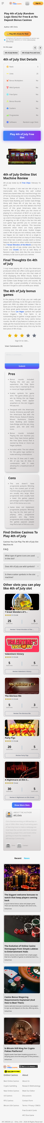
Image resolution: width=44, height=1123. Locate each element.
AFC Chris (14, 27)
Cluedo (16, 250)
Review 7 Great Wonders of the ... (22, 629)
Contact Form (27, 1100)
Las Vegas (20, 311)
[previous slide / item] (9, 157)
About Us (25, 1081)
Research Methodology (31, 1086)
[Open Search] (27, 3)
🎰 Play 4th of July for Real (17, 34)
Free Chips (26, 183)
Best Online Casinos (11, 1081)
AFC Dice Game (28, 1115)
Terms (24, 1105)
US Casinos (8, 1096)
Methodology (9, 41)
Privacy (31, 1105)
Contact (25, 845)
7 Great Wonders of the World (18, 245)
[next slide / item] (35, 157)
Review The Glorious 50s (22, 713)
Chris (13, 845)
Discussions (27, 1096)
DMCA (38, 1105)
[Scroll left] (35, 48)
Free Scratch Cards (29, 1110)
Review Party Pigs (22, 755)
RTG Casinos (8, 1100)
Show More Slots (22, 805)
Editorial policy (31, 40)
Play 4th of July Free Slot (22, 135)
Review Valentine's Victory (22, 671)
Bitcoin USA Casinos (11, 1105)
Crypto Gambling (10, 1086)
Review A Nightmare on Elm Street (22, 797)
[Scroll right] (40, 48)
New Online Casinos (11, 1091)
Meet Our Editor (28, 1091)
